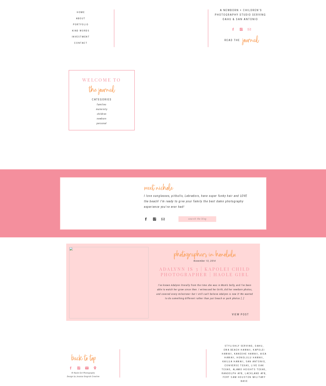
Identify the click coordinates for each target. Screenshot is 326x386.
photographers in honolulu (205, 254)
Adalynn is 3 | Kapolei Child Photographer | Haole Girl (204, 271)
